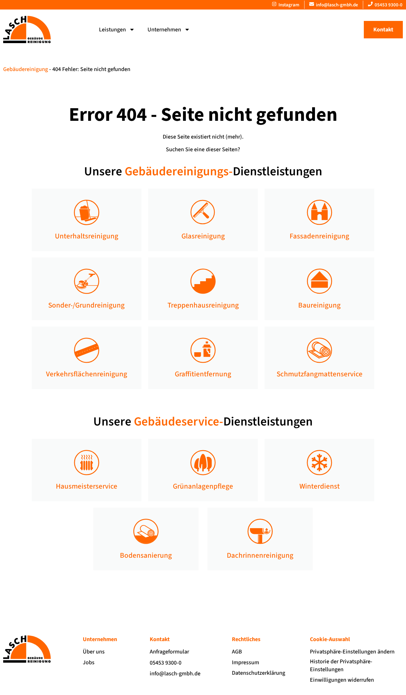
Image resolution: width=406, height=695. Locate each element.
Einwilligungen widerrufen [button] (342, 680)
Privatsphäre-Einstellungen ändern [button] (352, 652)
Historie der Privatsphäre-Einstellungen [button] (341, 665)
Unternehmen (164, 30)
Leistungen (112, 30)
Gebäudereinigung (25, 69)
